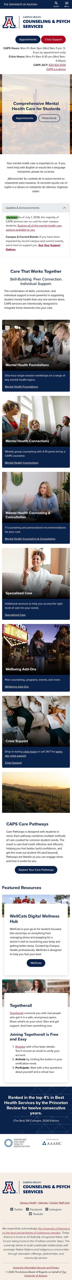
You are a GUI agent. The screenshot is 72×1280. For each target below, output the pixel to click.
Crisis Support (53, 39)
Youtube (38, 1214)
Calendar (43, 1202)
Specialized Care (19, 593)
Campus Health (28, 1202)
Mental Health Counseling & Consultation (30, 539)
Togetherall (16, 1013)
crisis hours (30, 751)
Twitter (18, 1209)
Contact (54, 1202)
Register (20, 1047)
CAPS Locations (56, 69)
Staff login (64, 1202)
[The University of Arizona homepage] (20, 4)
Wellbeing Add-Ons (21, 669)
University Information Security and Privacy (36, 1267)
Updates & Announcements (22, 208)
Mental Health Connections (27, 441)
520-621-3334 (57, 65)
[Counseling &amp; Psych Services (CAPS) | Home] (36, 22)
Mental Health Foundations (27, 365)
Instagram (55, 1209)
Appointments (28, 39)
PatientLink (49, 118)
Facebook (36, 1209)
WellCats (36, 963)
